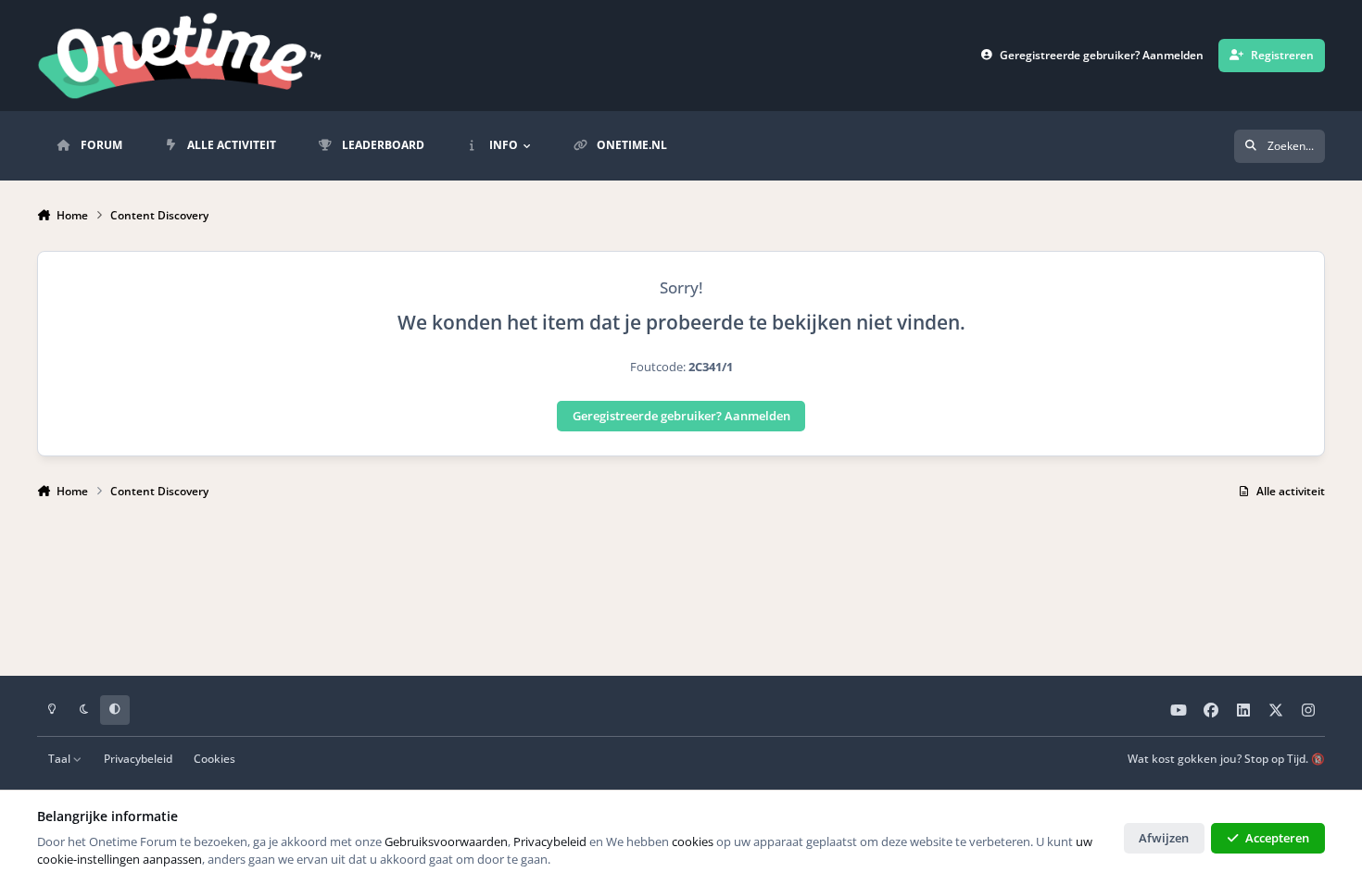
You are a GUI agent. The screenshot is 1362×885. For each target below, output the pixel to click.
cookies (692, 841)
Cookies (214, 758)
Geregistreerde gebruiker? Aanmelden (681, 415)
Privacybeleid (138, 758)
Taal (60, 758)
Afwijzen (1164, 837)
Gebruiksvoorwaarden (446, 841)
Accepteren (1277, 837)
